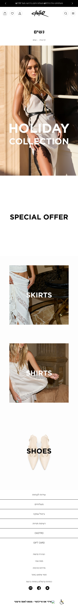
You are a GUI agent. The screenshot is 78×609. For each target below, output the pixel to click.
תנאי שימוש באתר (39, 574)
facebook (39, 588)
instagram (30, 588)
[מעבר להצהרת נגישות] (61, 602)
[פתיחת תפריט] (73, 13)
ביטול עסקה (39, 513)
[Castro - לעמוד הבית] (39, 13)
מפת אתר (39, 561)
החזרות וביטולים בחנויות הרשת (39, 581)
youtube (47, 588)
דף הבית (43, 40)
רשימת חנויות (39, 523)
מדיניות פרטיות (39, 568)
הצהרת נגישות (39, 554)
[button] (20, 13)
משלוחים (39, 504)
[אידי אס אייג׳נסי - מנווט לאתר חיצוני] (34, 602)
